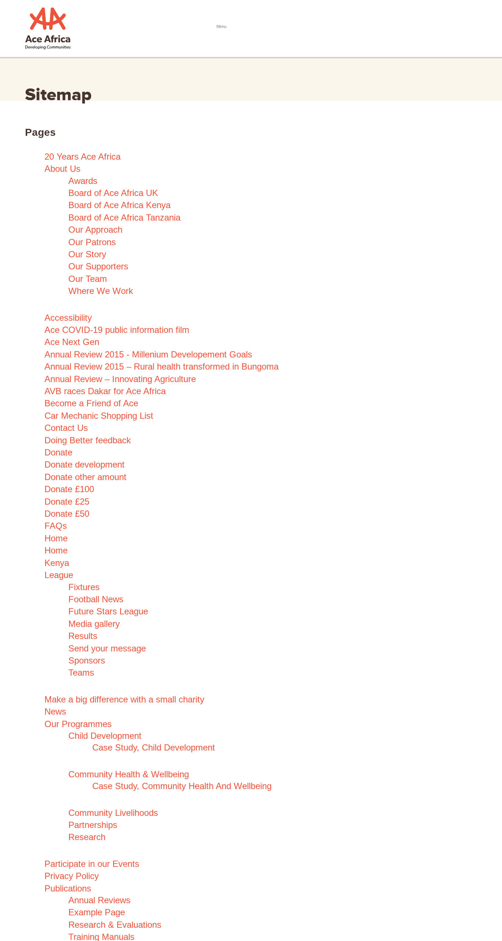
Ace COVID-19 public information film (116, 330)
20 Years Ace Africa (82, 156)
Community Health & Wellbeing (128, 774)
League (58, 575)
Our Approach (95, 230)
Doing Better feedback (87, 440)
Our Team (87, 279)
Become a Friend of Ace (91, 403)
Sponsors (86, 660)
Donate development (84, 464)
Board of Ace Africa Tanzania (124, 217)
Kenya (56, 563)
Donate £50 (66, 514)
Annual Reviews (99, 900)
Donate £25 (66, 501)
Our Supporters (98, 266)
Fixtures (84, 587)
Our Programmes (78, 724)
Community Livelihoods (113, 813)
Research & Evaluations (114, 925)
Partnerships (92, 825)
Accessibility (68, 318)
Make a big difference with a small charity (124, 699)
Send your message (107, 648)
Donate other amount (85, 477)
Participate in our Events (91, 864)
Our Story (87, 254)
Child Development (104, 736)
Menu (469, 27)
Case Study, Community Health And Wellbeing (182, 786)
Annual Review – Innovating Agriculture (120, 379)
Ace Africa (48, 28)
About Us (62, 169)
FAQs (55, 526)
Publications (67, 888)
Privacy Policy (71, 876)
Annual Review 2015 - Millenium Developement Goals (148, 354)
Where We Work (100, 291)
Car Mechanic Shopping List (98, 416)
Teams (81, 672)
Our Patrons (92, 242)
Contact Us (66, 428)
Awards (82, 181)
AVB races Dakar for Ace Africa (105, 391)
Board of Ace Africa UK (113, 193)
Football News (95, 599)
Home (56, 538)
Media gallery (94, 624)
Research (86, 837)
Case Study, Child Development (153, 747)
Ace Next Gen (71, 342)
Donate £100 (69, 489)
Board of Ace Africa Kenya (119, 205)
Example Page (96, 912)
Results (82, 636)
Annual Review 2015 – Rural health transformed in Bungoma (161, 366)
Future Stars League (108, 611)
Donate (58, 452)
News (55, 711)
